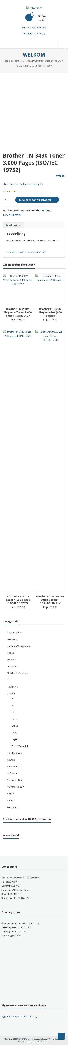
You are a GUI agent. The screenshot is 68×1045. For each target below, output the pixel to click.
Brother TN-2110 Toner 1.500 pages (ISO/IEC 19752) (18, 599)
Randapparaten (15, 752)
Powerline (12, 686)
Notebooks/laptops (17, 673)
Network (11, 666)
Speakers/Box (14, 780)
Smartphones (14, 766)
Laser (14, 732)
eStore (57, 1039)
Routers (11, 759)
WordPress (45, 1042)
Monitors (12, 659)
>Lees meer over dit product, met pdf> (23, 184)
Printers (18, 60)
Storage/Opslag (15, 786)
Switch (10, 793)
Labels (15, 725)
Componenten (14, 632)
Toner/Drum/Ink (34, 60)
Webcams (12, 807)
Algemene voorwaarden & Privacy (19, 1016)
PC (8, 680)
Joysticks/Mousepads (18, 646)
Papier (15, 739)
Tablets (11, 800)
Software (12, 773)
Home (8, 60)
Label (14, 719)
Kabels (10, 652)
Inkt (13, 712)
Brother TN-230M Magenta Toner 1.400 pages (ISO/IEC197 (18, 312)
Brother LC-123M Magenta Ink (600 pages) (50, 312)
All (13, 705)
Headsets (12, 639)
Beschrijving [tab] (13, 224)
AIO (13, 698)
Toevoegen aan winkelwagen (35, 199)
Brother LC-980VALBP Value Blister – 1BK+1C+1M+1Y (50, 599)
